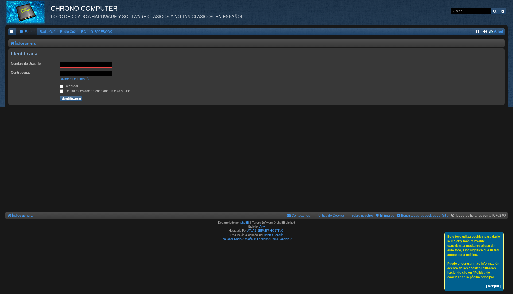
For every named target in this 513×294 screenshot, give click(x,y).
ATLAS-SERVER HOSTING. (265, 230)
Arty (262, 226)
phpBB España (273, 234)
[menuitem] (26, 31)
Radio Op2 (68, 32)
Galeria (499, 32)
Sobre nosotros (362, 215)
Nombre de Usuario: (26, 64)
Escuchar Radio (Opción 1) (238, 238)
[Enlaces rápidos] (12, 31)
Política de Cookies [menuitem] (331, 215)
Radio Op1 (48, 32)
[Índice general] (28, 12)
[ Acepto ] (493, 286)
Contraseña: (20, 72)
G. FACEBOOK (101, 32)
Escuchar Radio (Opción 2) (275, 238)
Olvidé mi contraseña (75, 79)
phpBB (244, 222)
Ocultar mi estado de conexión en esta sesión (97, 91)
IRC (83, 32)
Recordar (71, 86)
